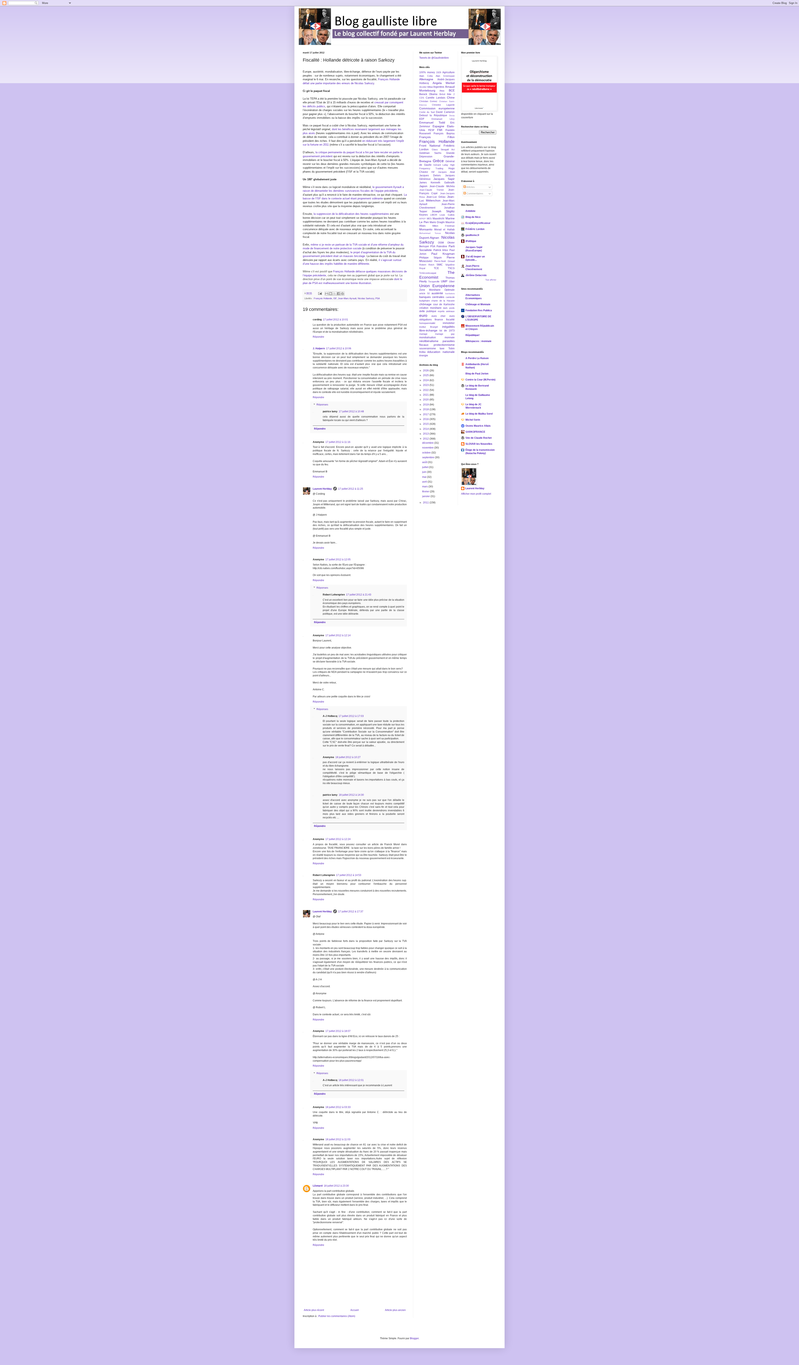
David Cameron (445, 112)
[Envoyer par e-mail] (327, 294)
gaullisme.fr (472, 235)
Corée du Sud (427, 112)
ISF (335, 298)
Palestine (442, 246)
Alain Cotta (426, 76)
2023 (426, 385)
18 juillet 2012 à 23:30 (336, 1185)
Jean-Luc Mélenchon (437, 198)
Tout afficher (490, 280)
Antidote (470, 211)
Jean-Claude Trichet (431, 190)
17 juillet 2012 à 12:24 (338, 839)
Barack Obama (428, 94)
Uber (452, 281)
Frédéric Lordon (474, 229)
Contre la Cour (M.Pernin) (480, 379)
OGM (441, 242)
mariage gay (445, 334)
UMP (444, 281)
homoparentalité (427, 323)
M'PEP (422, 218)
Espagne (438, 126)
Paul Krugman (442, 253)
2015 (426, 423)
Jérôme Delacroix (476, 275)
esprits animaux (446, 311)
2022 (426, 390)
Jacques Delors (430, 175)
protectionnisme (444, 344)
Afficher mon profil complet (476, 493)
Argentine (438, 86)
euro (423, 315)
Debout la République (433, 115)
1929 (438, 72)
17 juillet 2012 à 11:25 (350, 488)
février (426, 491)
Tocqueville (433, 281)
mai (424, 477)
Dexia (452, 115)
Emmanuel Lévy (443, 119)
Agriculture (448, 72)
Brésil (442, 94)
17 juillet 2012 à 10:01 (335, 319)
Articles (470, 187)
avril (425, 481)
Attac (442, 90)
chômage (425, 304)
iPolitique (470, 241)
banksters (450, 293)
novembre (428, 447)
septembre (428, 457)
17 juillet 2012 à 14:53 (348, 875)
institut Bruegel (428, 327)
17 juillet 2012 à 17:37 (350, 911)
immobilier (449, 323)
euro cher (438, 316)
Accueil (354, 1310)
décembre (428, 442)
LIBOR (433, 215)
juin (424, 472)
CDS (421, 97)
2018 (426, 409)
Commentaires (474, 193)
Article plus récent (314, 1310)
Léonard (318, 1185)
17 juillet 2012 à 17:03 (351, 716)
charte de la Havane (442, 300)
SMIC (440, 264)
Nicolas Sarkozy (366, 298)
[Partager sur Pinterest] (342, 294)
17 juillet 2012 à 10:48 (351, 411)
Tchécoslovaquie (427, 273)
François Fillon (437, 137)
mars (425, 486)
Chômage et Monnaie (477, 304)
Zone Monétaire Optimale (437, 289)
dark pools (449, 308)
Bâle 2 (450, 94)
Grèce (438, 161)
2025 (426, 375)
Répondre (318, 336)
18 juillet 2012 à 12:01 (351, 1080)
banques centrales (431, 297)
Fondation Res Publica (478, 310)
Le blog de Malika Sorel (479, 413)
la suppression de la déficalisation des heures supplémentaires (351, 213)
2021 (426, 394)
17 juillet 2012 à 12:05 (338, 559)
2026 (426, 370)
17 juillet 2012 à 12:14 (338, 635)
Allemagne (426, 79)
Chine (451, 97)
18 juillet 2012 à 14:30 (351, 794)
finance (439, 319)
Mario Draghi (437, 222)
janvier (426, 496)
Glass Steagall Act (443, 149)
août (425, 462)
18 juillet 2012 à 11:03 (337, 1139)
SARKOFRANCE (475, 431)
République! (472, 335)
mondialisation (427, 337)
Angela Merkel (444, 83)
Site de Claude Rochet (478, 437)
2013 (426, 433)
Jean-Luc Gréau (436, 196)
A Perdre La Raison (477, 358)
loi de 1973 (447, 330)
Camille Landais (435, 97)
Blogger (414, 1338)
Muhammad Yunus (430, 233)
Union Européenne (437, 286)
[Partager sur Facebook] (338, 294)
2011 (426, 502)
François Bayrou (444, 133)
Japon (423, 186)
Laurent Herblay (322, 488)
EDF (421, 118)
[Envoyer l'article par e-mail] (320, 293)
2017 (426, 414)
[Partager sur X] (335, 294)
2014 (426, 428)
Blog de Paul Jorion (476, 373)
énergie (423, 355)
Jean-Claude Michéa (441, 186)
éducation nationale (440, 351)
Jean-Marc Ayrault (347, 298)
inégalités (448, 326)
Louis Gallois (447, 215)
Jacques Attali (446, 172)
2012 (426, 438)
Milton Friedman (443, 226)
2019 (426, 404)
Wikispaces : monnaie (478, 341)
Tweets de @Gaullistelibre (434, 57)
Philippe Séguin (430, 257)
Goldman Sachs (430, 153)
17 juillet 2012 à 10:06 (338, 348)
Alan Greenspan (445, 76)
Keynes (423, 214)
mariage (423, 334)
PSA (377, 298)
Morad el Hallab (444, 229)
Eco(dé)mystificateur (477, 223)
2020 (426, 399)
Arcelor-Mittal (426, 87)
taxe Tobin (447, 348)
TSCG (451, 268)
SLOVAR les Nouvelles (478, 443)
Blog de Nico (472, 217)
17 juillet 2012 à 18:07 (338, 1031)
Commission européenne (437, 108)
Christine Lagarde (443, 105)
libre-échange (428, 330)
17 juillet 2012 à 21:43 (358, 594)
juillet (425, 467)
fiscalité (450, 319)
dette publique (427, 311)
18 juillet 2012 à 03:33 (338, 1107)
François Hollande (323, 298)
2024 (426, 380)
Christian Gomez (428, 101)
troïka (422, 352)
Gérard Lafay (440, 165)
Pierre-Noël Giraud (444, 261)
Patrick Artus (440, 250)
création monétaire (430, 307)
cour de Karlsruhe (443, 304)
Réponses (322, 404)
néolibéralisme (428, 341)
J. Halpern (319, 348)
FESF (431, 130)
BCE (452, 90)
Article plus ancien (395, 1310)
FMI (439, 130)
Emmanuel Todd (432, 122)
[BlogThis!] (331, 294)
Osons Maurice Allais (478, 425)
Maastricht (438, 218)
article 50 (424, 293)
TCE (436, 268)
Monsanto (425, 229)
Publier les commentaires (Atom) (336, 1316)
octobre (426, 452)
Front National (429, 145)
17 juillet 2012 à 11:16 (337, 442)
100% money (427, 72)
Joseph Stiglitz (443, 211)
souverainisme (427, 348)
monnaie (450, 337)
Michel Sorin (472, 419)
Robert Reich (426, 264)
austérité (437, 293)
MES (429, 218)
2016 (426, 419)
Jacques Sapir (443, 178)
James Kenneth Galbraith (437, 182)
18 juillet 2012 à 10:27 (348, 757)
